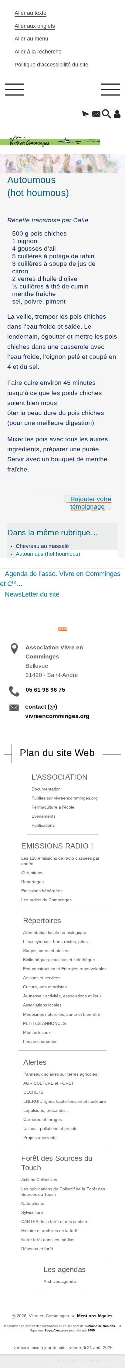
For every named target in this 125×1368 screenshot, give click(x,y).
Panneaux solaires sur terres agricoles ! (61, 1074)
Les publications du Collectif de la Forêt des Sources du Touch (63, 1191)
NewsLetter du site (32, 594)
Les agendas (65, 1269)
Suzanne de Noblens (100, 1326)
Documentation (46, 789)
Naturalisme (32, 1203)
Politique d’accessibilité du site (51, 65)
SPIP (91, 1330)
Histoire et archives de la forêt (50, 1230)
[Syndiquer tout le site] (62, 628)
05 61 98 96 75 (45, 690)
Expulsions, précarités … (47, 1110)
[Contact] (96, 114)
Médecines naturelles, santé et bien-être (61, 1014)
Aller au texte (30, 13)
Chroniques (32, 872)
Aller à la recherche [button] (38, 52)
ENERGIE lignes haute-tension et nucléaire (64, 1101)
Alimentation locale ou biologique (54, 932)
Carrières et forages (42, 1119)
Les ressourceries (40, 1041)
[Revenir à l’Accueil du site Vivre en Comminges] (62, 141)
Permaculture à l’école (53, 807)
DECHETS (33, 1092)
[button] (85, 114)
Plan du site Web (57, 752)
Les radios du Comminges (46, 899)
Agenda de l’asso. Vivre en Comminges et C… (60, 579)
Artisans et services (41, 977)
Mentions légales (95, 1315)
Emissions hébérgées (41, 890)
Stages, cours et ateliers (46, 950)
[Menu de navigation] (14, 91)
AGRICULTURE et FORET (48, 1083)
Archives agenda (60, 1281)
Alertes (34, 1062)
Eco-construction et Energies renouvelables (64, 968)
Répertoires (42, 920)
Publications (43, 825)
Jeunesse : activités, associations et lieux (62, 995)
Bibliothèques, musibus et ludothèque (59, 959)
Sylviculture (32, 1212)
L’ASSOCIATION (59, 777)
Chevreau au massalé (42, 546)
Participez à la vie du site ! (85, 1360)
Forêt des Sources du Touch (56, 1163)
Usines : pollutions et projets (50, 1128)
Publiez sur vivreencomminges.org (65, 798)
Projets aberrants (39, 1137)
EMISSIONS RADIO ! (57, 846)
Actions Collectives (39, 1179)
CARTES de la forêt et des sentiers (54, 1221)
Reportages (32, 881)
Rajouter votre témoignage (90, 502)
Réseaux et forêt (37, 1248)
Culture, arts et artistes (45, 986)
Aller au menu (31, 39)
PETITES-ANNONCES (44, 1023)
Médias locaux (37, 1032)
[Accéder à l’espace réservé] (117, 114)
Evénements (44, 816)
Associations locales (42, 1005)
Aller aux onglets (35, 26)
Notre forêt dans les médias (47, 1239)
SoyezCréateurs (56, 1330)
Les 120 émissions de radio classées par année (60, 861)
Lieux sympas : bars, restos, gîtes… (57, 941)
